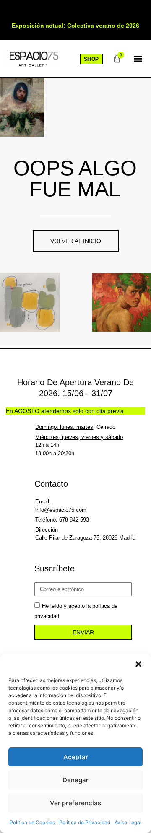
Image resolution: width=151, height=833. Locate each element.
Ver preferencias (75, 803)
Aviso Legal (128, 822)
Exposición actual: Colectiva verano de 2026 (75, 25)
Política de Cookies (32, 822)
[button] (138, 664)
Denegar (75, 780)
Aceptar (75, 757)
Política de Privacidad (84, 822)
